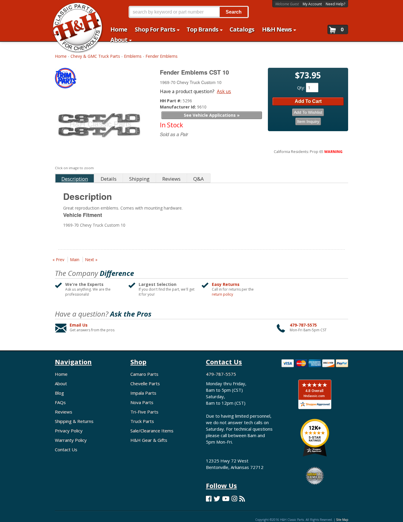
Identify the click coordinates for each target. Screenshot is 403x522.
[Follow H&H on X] (217, 498)
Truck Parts (142, 421)
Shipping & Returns (74, 421)
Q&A (198, 178)
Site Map (342, 520)
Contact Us (66, 449)
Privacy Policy (69, 431)
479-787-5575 (303, 325)
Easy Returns (226, 284)
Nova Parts (141, 402)
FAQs (60, 402)
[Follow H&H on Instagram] (234, 498)
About (61, 383)
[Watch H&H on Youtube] (226, 498)
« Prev (58, 259)
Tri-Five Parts (144, 412)
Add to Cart (308, 101)
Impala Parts (143, 393)
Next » (91, 259)
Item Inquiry (308, 121)
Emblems (133, 56)
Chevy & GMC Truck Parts (95, 56)
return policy (222, 294)
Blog (59, 393)
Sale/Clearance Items (151, 431)
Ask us (224, 91)
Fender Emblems (161, 56)
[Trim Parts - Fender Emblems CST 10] (101, 79)
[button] (189, 12)
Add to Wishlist (308, 112)
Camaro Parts (144, 374)
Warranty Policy (71, 440)
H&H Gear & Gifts (148, 440)
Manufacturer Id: (178, 107)
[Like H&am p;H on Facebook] (209, 498)
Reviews (63, 412)
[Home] (74, 8)
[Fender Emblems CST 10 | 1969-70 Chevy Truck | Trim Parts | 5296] (100, 127)
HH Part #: (171, 100)
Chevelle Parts (145, 383)
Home (61, 56)
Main (74, 259)
